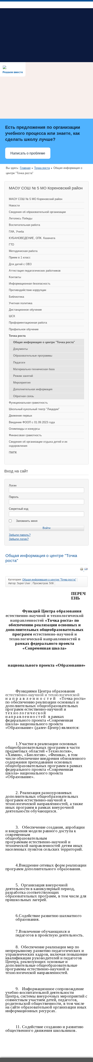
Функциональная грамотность (28, 402)
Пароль (14, 497)
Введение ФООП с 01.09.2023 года (32, 422)
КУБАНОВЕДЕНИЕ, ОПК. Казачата (32, 238)
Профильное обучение (23, 329)
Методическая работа (23, 251)
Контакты (15, 277)
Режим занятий (23, 376)
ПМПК (13, 452)
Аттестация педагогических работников (35, 270)
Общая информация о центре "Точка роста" (44, 342)
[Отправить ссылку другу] (86, 569)
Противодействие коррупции (27, 290)
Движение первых (20, 415)
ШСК (12, 316)
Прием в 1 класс (19, 257)
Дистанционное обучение (25, 309)
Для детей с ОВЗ (20, 264)
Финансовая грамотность (25, 435)
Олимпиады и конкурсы (24, 428)
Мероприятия (21, 382)
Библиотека (16, 296)
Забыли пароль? (19, 535)
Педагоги (19, 362)
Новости (14, 205)
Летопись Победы (20, 218)
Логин (12, 485)
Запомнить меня (26, 520)
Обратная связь (23, 396)
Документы (20, 349)
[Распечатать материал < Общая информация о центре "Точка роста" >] (82, 569)
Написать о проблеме (27, 153)
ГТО (11, 244)
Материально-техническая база (34, 369)
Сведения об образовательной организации (37, 212)
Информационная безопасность (29, 283)
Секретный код (18, 508)
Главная (25, 168)
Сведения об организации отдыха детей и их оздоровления (38, 443)
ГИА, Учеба (16, 231)
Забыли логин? (19, 539)
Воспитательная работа (24, 225)
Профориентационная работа (28, 322)
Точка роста (42, 168)
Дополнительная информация (32, 389)
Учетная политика (20, 303)
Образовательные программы (32, 355)
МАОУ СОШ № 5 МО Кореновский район (35, 199)
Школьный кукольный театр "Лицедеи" (34, 409)
